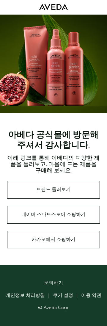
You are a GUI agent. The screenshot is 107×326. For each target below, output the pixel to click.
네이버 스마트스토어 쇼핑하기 (53, 214)
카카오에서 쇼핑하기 (53, 239)
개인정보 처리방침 (25, 295)
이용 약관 (91, 295)
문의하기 (53, 283)
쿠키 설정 (63, 295)
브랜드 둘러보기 (53, 189)
